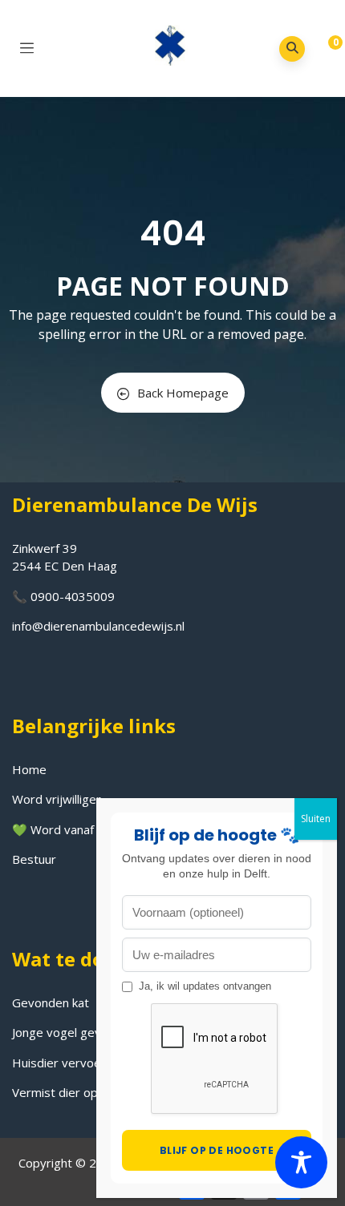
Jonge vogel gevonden (74, 1032)
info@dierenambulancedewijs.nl (98, 626)
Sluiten (316, 818)
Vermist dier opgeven (72, 1092)
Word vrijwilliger (56, 799)
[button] (323, 50)
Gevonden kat (50, 1002)
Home (29, 769)
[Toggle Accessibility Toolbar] (301, 1162)
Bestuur (34, 859)
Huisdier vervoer (59, 1063)
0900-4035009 (72, 596)
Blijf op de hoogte (217, 1150)
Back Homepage (183, 393)
